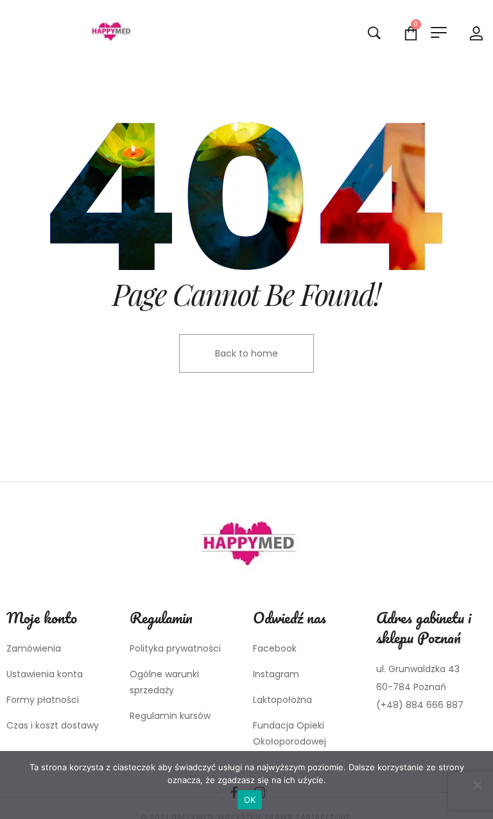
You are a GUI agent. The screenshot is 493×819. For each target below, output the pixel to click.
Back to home (246, 353)
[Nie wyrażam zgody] (477, 785)
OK (250, 800)
